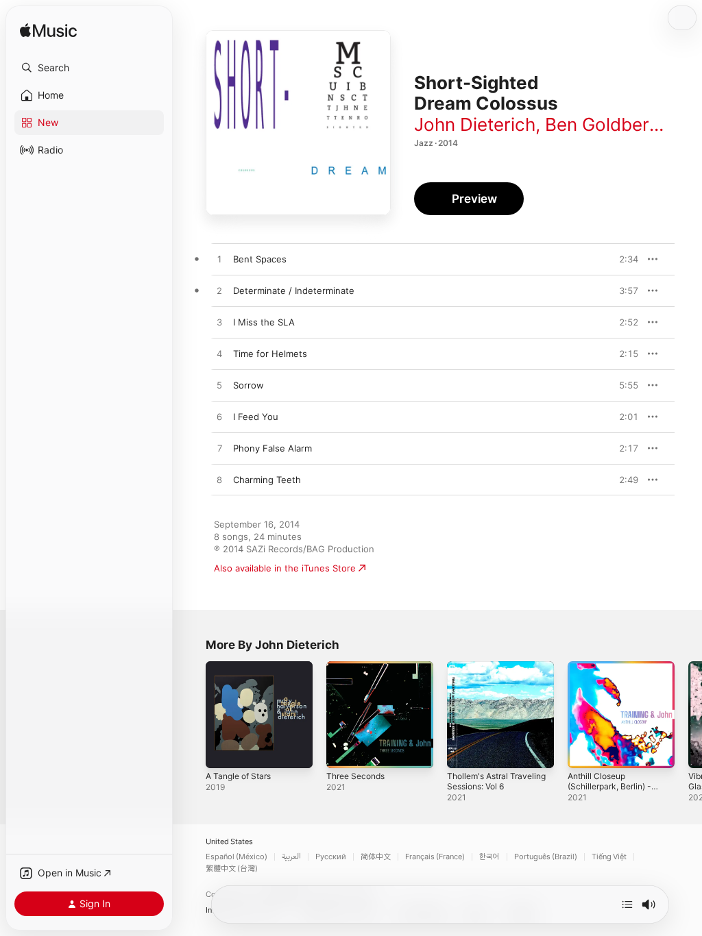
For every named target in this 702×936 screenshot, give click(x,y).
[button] (89, 67)
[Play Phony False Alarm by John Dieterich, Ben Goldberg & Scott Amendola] (219, 449)
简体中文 (376, 857)
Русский (330, 857)
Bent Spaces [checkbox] (260, 259)
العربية (291, 857)
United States (229, 842)
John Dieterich (474, 124)
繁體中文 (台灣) (232, 868)
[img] (48, 31)
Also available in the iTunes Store (285, 568)
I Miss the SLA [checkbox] (264, 322)
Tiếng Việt (609, 857)
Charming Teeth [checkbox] (267, 479)
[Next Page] (688, 714)
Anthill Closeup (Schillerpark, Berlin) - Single (609, 786)
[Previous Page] (192, 714)
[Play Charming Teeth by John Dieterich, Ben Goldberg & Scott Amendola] (219, 480)
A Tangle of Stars (238, 776)
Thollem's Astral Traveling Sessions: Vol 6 (496, 781)
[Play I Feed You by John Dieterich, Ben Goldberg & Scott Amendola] (219, 417)
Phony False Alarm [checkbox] (272, 448)
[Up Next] (627, 904)
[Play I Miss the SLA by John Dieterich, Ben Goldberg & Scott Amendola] (219, 323)
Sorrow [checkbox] (248, 385)
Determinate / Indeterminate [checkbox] (293, 290)
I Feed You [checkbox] (255, 416)
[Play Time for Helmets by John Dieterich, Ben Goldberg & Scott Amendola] (219, 354)
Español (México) (236, 857)
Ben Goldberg (602, 124)
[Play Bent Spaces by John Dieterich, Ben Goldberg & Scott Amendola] (219, 260)
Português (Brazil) (545, 857)
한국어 (489, 857)
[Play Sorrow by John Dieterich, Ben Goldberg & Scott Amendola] (219, 386)
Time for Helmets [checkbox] (270, 353)
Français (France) (435, 857)
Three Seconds (355, 776)
